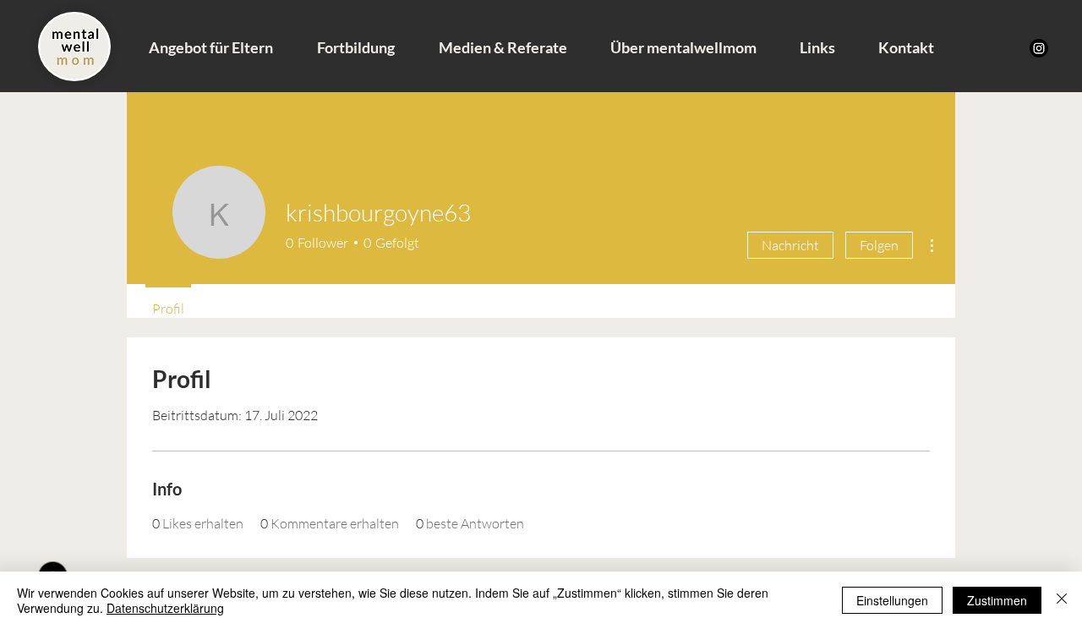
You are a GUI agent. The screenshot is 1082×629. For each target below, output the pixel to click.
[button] (211, 47)
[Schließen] (1062, 600)
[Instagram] (1039, 48)
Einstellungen (892, 600)
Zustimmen (997, 600)
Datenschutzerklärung (165, 607)
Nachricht (790, 245)
